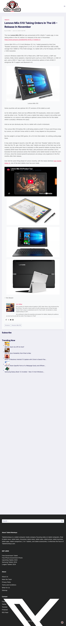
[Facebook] (6, 320)
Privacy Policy (6, 582)
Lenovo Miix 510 (16, 325)
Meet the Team (7, 579)
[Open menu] (64, 6)
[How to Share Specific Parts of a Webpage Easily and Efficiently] (26, 363)
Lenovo (7, 325)
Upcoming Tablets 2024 (9, 560)
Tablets (7, 19)
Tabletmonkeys (7, 537)
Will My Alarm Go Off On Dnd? (14, 347)
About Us (5, 576)
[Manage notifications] (62, 622)
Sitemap (4, 590)
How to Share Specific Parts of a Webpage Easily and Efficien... (25, 365)
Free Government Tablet (10, 555)
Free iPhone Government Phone (12, 558)
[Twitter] (8, 320)
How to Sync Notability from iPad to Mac (18, 353)
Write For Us (6, 587)
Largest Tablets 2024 (9, 564)
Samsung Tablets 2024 (9, 562)
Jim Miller (8, 30)
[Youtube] (10, 320)
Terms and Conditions (9, 585)
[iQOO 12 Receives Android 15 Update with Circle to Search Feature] (26, 356)
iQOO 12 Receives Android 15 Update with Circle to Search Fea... (26, 359)
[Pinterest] (13, 320)
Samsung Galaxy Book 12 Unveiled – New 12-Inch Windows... (24, 372)
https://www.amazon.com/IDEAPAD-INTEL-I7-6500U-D (22, 39)
